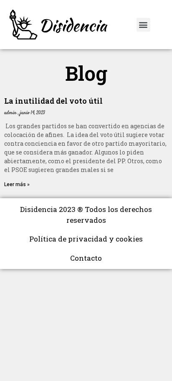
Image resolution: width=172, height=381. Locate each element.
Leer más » (17, 184)
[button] (143, 25)
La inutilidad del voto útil (53, 101)
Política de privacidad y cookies (86, 239)
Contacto (86, 258)
